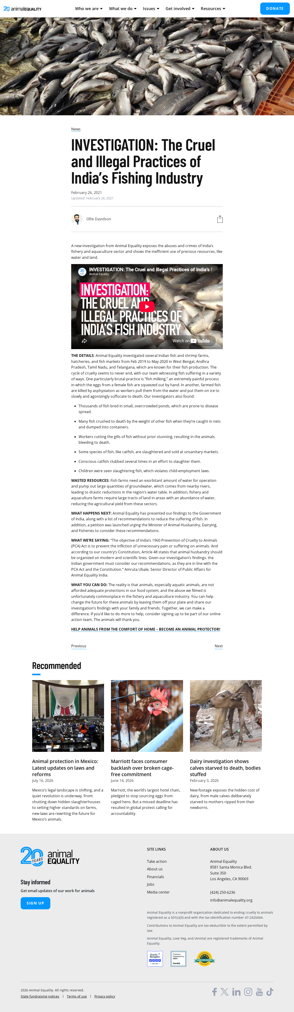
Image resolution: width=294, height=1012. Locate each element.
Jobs (150, 884)
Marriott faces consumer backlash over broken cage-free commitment (142, 768)
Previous (78, 645)
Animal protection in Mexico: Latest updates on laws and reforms (65, 768)
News (76, 129)
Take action (157, 861)
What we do (121, 8)
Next (219, 645)
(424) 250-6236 (222, 892)
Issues (149, 8)
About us (155, 868)
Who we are (87, 8)
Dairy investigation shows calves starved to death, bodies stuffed (225, 768)
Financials (155, 876)
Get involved (178, 8)
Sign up (35, 903)
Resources (211, 8)
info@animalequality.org (231, 900)
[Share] (219, 219)
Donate (275, 8)
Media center (158, 892)
